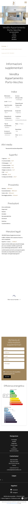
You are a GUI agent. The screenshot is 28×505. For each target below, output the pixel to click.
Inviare (7, 376)
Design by (26, 498)
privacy (8, 503)
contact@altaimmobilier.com (14, 469)
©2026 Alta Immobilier (9, 496)
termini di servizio (14, 503)
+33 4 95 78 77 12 (14, 467)
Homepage (3, 46)
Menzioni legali (20, 496)
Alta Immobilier (14, 459)
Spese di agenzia (6, 498)
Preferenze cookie (15, 498)
